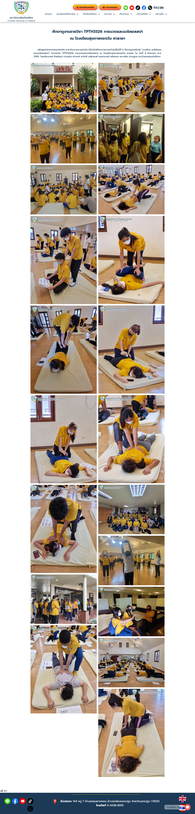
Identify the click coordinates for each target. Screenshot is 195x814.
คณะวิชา (108, 14)
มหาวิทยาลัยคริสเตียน (21, 18)
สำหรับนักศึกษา (90, 14)
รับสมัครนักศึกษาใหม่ (66, 14)
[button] (67, 14)
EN (161, 7)
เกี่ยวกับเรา (124, 14)
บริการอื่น (159, 14)
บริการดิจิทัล (142, 14)
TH (155, 7)
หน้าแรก (48, 14)
